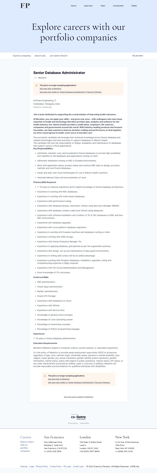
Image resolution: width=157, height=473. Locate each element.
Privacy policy (73, 423)
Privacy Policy (42, 466)
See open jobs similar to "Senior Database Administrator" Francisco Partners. (71, 92)
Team (102, 5)
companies (22, 55)
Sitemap (23, 466)
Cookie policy (84, 423)
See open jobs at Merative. (50, 89)
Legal (31, 466)
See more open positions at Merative (78, 397)
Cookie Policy (56, 466)
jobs (40, 55)
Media (134, 5)
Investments (118, 5)
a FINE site (134, 466)
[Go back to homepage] (25, 6)
